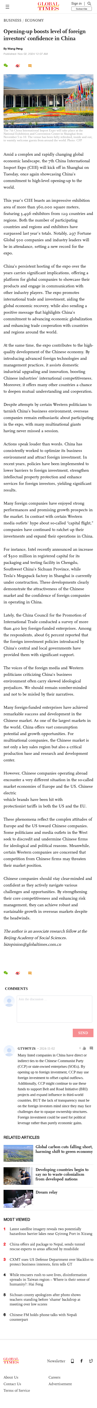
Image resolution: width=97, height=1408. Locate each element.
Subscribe (81, 8)
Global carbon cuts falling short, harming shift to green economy (64, 1149)
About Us (11, 1377)
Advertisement (60, 1384)
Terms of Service (17, 1390)
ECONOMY (34, 20)
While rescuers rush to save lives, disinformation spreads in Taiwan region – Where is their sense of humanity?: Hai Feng (49, 1279)
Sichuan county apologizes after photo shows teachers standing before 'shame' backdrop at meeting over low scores (45, 1299)
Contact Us (12, 1384)
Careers (54, 1377)
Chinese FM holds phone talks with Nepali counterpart (43, 1317)
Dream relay (46, 1192)
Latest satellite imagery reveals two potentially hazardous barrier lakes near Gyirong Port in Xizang (51, 1231)
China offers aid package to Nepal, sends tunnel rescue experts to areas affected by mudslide (47, 1246)
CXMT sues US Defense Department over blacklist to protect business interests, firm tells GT (51, 1261)
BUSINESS (12, 20)
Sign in (76, 3)
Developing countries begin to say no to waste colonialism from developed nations (62, 1174)
